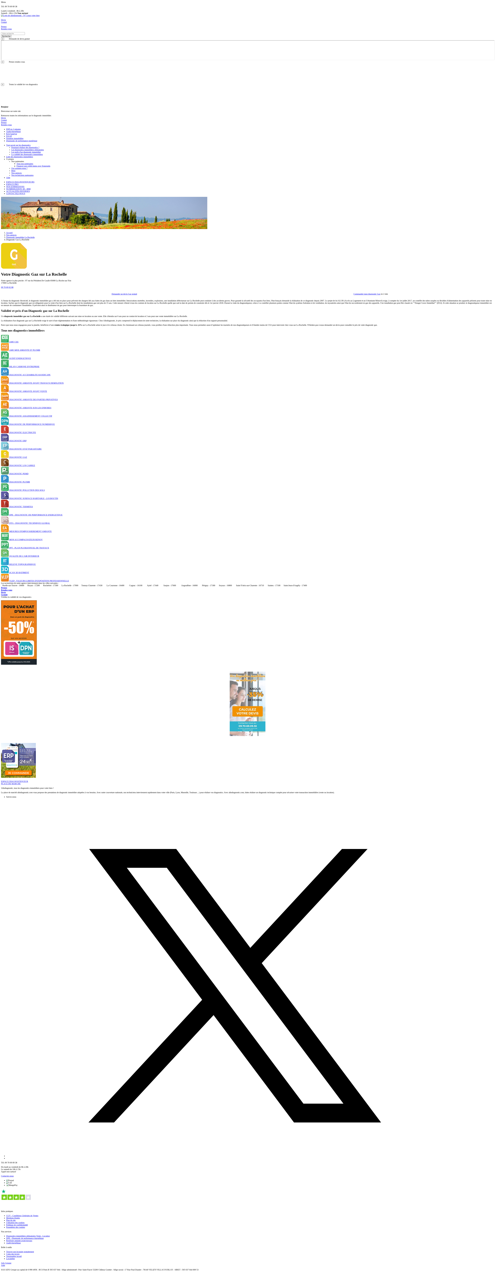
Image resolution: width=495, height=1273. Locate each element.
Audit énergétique (13, 1243)
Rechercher (6, 36)
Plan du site (11, 1220)
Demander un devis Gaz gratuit (124, 294)
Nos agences (11, 235)
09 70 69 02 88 (7, 287)
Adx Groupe (6, 1263)
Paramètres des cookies (15, 1227)
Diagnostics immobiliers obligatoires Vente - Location (28, 1236)
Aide (3, 1265)
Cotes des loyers (12, 1254)
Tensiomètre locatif (14, 1256)
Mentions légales (13, 1218)
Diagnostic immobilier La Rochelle (20, 237)
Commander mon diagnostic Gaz (366, 294)
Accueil (9, 233)
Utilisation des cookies (15, 1223)
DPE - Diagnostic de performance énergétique (25, 1238)
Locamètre (10, 1259)
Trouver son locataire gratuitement (20, 1252)
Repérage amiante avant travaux (19, 1241)
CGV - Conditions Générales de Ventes (22, 1216)
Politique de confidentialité (17, 1225)
